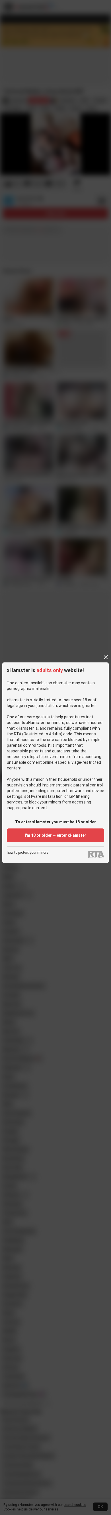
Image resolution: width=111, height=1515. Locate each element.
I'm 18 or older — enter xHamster (55, 835)
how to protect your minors (27, 853)
